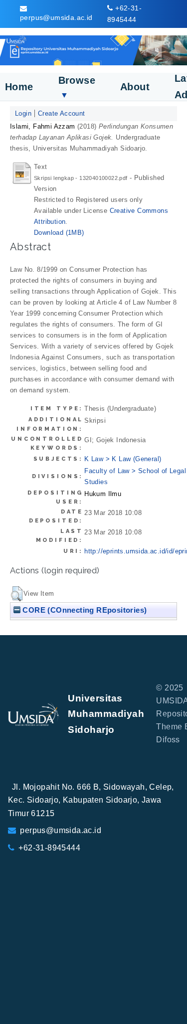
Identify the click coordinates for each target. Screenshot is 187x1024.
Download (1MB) (59, 232)
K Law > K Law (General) (122, 459)
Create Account (61, 113)
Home (19, 86)
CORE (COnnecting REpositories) (83, 610)
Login (23, 113)
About (135, 86)
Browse (76, 87)
